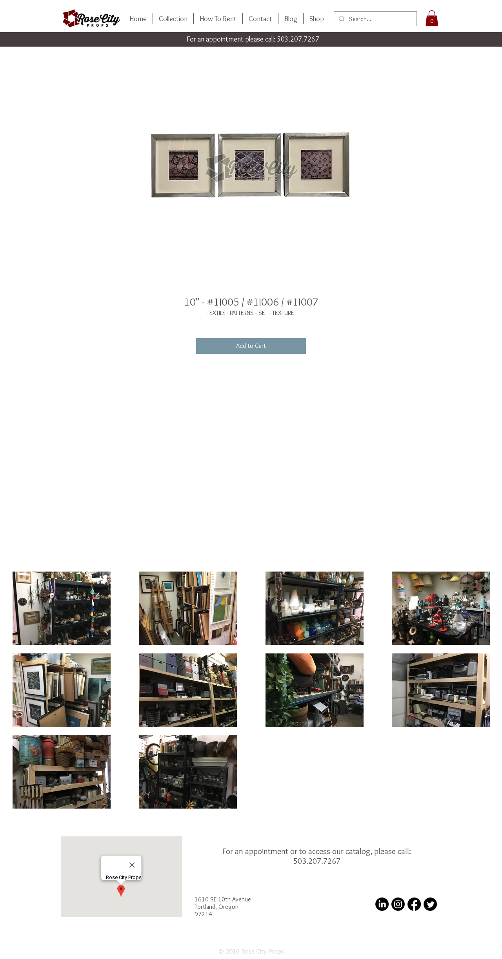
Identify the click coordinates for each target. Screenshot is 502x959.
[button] (431, 18)
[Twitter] (430, 904)
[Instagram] (398, 904)
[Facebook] (414, 904)
